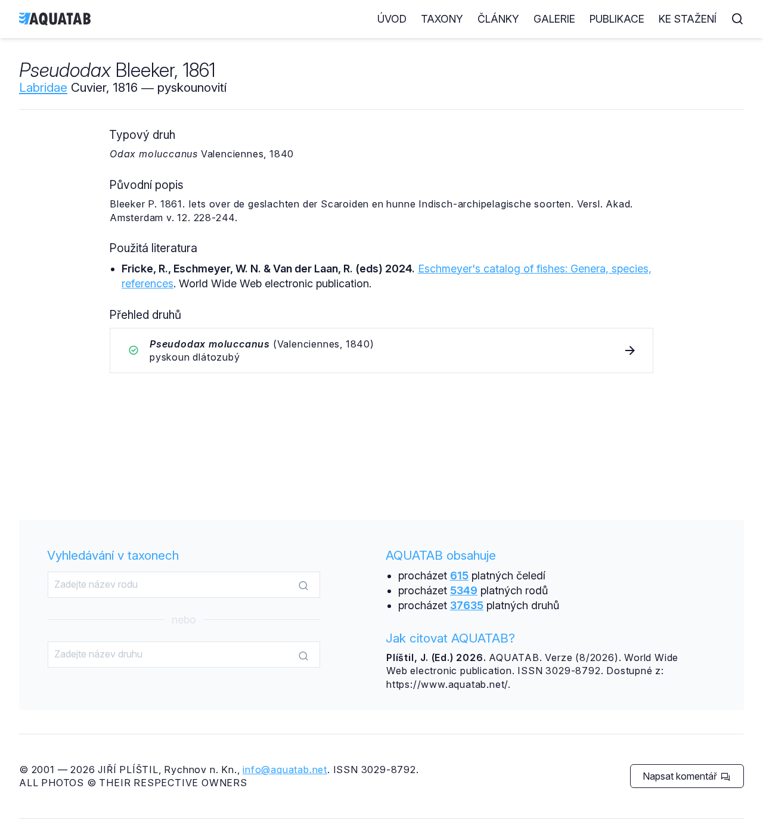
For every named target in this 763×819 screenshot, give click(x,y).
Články (498, 19)
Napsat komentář (681, 776)
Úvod (392, 19)
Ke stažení (688, 19)
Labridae (43, 87)
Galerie (554, 19)
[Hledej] (303, 585)
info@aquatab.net (285, 769)
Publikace (617, 19)
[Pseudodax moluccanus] (381, 350)
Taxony (442, 19)
